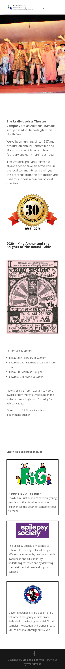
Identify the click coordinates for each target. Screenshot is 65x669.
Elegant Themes (33, 659)
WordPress (34, 664)
